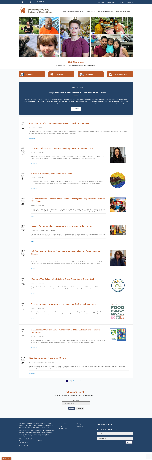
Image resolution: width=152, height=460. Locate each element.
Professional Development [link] (75, 11)
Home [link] (64, 11)
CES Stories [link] (72, 87)
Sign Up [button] (129, 442)
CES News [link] (121, 2)
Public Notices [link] (62, 424)
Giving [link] (79, 424)
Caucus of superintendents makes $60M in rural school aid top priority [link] (62, 226)
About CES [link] (101, 2)
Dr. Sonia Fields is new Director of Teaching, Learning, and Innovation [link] (62, 148)
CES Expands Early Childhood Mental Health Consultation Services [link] (76, 93)
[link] (36, 14)
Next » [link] (85, 381)
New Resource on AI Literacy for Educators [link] (48, 358)
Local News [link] (34, 230)
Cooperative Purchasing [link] (122, 11)
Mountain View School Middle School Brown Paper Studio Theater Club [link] (62, 279)
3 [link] (73, 381)
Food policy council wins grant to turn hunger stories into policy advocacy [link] (64, 304)
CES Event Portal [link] (63, 428)
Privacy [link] (60, 426)
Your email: (76, 400)
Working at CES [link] (111, 2)
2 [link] (70, 381)
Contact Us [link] (130, 2)
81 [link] (80, 381)
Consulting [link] (90, 11)
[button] (20, 2)
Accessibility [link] (81, 426)
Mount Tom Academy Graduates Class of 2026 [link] (51, 173)
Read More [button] (76, 108)
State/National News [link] (42, 230)
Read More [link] (32, 138)
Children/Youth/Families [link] (104, 11)
